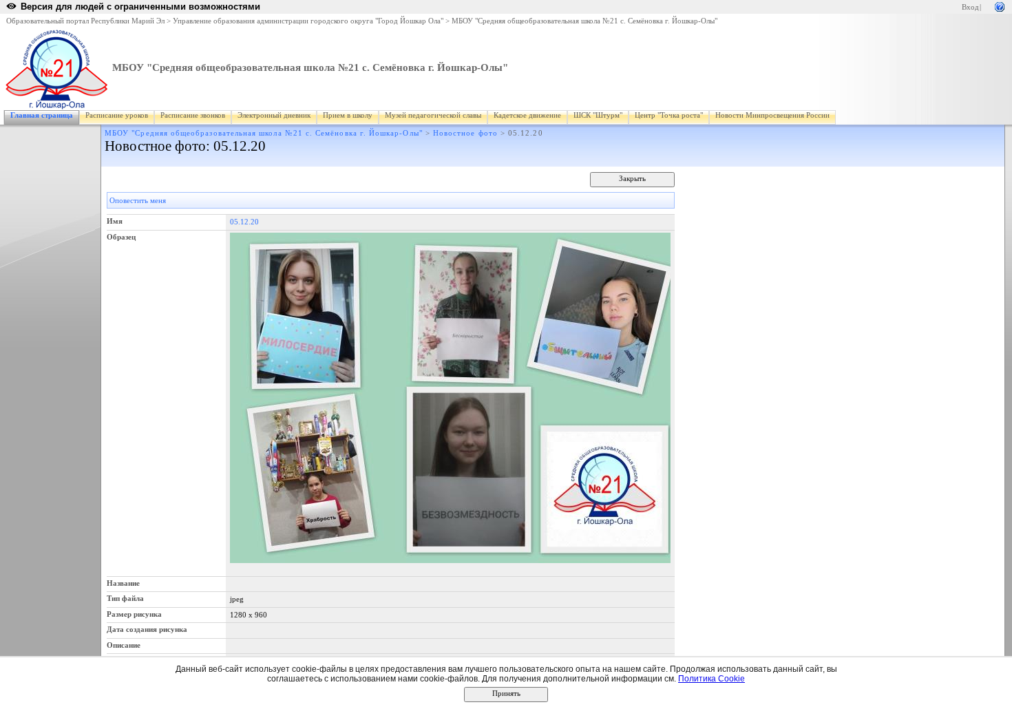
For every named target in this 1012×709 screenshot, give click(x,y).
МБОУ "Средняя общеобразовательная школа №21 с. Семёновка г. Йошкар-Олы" (584, 21)
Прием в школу (347, 115)
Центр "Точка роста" (669, 115)
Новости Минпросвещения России (772, 115)
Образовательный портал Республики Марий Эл (85, 21)
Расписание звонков (192, 115)
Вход (970, 7)
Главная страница (41, 115)
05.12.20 (244, 222)
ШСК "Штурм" (597, 115)
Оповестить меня (137, 200)
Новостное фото (465, 133)
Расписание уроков (116, 115)
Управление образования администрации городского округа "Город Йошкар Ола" (308, 21)
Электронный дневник (274, 115)
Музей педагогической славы (433, 115)
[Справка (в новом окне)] (999, 6)
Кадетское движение (527, 115)
